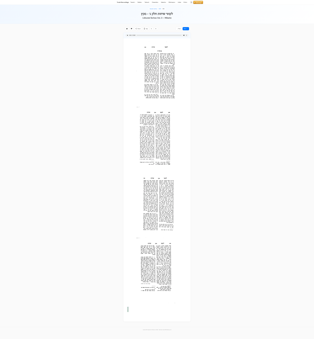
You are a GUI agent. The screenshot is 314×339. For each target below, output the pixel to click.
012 (163, 9)
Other (185, 2)
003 (160, 9)
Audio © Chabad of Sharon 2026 (150, 329)
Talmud (147, 2)
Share (139, 28)
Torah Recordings (123, 2)
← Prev (179, 28)
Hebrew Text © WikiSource (165, 329)
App (147, 28)
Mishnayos (172, 2)
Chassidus (155, 2)
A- (151, 28)
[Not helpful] (131, 28)
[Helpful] (127, 28)
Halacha (163, 2)
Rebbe (140, 2)
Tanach (132, 2)
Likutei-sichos (153, 9)
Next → (186, 28)
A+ (156, 28)
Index (179, 2)
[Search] (191, 2)
